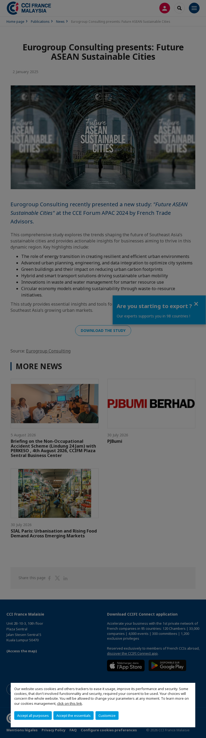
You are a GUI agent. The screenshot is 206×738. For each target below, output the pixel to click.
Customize (107, 715)
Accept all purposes (33, 715)
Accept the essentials (73, 715)
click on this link (69, 703)
